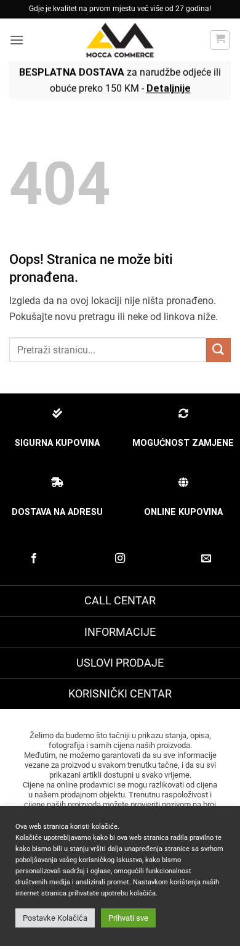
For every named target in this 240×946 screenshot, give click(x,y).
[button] (16, 40)
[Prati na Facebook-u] (34, 558)
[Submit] (218, 350)
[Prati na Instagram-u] (120, 558)
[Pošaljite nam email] (206, 558)
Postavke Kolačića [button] (55, 918)
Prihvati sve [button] (128, 918)
